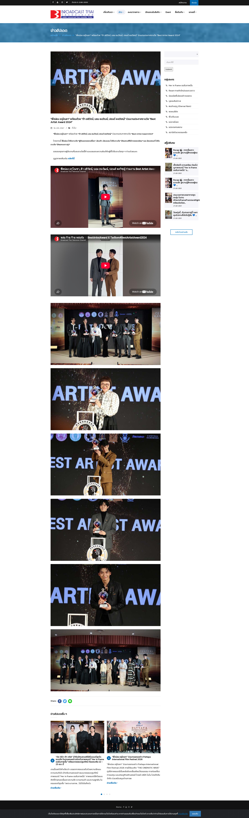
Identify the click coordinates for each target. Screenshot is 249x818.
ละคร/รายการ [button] (133, 12)
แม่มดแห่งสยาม (175, 127)
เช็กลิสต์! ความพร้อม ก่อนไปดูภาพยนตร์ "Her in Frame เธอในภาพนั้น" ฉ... (185, 167)
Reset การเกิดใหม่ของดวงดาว (182, 90)
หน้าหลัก (54, 35)
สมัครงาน (183, 2)
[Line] (70, 701)
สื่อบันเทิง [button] (179, 12)
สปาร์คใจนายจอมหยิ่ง (178, 132)
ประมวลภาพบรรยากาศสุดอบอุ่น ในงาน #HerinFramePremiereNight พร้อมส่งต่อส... (186, 198)
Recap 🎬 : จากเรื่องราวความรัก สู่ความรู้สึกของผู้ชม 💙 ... (185, 152)
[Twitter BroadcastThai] (67, 2)
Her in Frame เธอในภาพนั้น (181, 85)
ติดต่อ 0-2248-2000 (80, 2)
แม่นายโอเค (174, 121)
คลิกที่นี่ (71, 158)
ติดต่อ (194, 2)
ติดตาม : (119, 807)
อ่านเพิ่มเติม (56, 787)
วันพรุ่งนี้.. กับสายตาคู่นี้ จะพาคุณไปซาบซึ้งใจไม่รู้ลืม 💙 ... (185, 214)
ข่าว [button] (120, 12)
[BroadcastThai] (126, 807)
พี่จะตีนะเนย (174, 116)
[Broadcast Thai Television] (72, 14)
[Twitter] (65, 701)
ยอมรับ (195, 813)
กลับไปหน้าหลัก (181, 232)
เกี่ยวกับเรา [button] (108, 12)
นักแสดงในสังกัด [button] (152, 12)
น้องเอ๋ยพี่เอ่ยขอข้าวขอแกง (180, 95)
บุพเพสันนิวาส (175, 101)
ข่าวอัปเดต (66, 35)
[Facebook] (60, 701)
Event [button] (168, 12)
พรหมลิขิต (173, 111)
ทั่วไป (73, 127)
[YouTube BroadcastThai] (57, 2)
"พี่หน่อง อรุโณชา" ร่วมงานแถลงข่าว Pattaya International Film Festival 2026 (131, 758)
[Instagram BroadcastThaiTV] (62, 2)
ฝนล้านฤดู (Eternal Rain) (180, 106)
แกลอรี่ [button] (192, 12)
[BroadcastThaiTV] (123, 807)
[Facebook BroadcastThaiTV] (53, 2)
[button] (53, 82)
